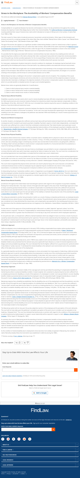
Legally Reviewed (9, 20)
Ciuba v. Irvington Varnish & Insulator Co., (23, 297)
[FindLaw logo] (9, 2)
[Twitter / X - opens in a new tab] (13, 439)
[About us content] (77, 444)
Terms (2, 473)
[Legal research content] (77, 460)
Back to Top (41, 403)
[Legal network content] (77, 465)
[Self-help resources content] (77, 455)
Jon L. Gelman (18, 336)
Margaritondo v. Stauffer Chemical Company (16, 129)
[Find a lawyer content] (77, 450)
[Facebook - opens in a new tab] (2, 439)
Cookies (23, 473)
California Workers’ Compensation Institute (64, 30)
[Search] (77, 2)
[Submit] (76, 370)
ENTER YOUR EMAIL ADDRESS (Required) (12, 426)
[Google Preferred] (29, 439)
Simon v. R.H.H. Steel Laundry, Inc (22, 278)
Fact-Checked (23, 20)
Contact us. (69, 419)
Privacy (8, 473)
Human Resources (16, 7)
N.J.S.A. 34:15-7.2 (59, 171)
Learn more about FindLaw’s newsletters (12, 376)
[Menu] (2, 2)
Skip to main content (40, 2)
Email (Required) (6, 367)
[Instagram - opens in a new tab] (18, 439)
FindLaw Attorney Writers (29, 17)
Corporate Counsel (5, 7)
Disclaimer (15, 473)
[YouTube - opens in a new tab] (8, 439)
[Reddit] (24, 439)
